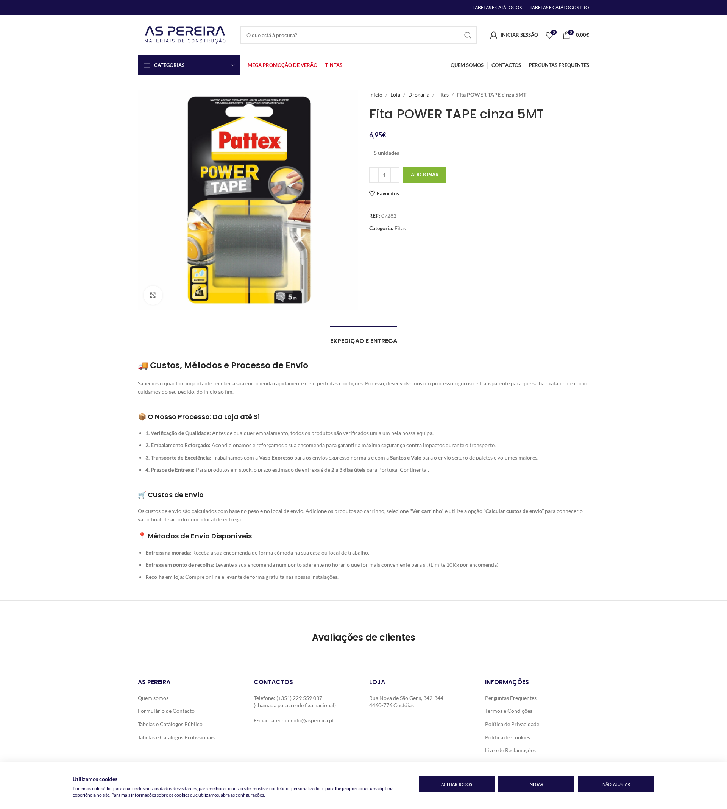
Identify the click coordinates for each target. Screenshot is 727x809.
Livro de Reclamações (510, 750)
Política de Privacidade (512, 724)
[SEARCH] (468, 35)
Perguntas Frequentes (511, 698)
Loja (395, 94)
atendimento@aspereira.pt (302, 720)
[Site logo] (185, 34)
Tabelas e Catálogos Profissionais (176, 737)
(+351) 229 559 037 (299, 698)
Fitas (443, 94)
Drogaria (418, 94)
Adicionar (425, 174)
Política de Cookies (507, 737)
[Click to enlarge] (153, 295)
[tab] (363, 337)
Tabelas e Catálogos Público (170, 724)
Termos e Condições (508, 711)
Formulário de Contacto (166, 711)
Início (375, 94)
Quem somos (153, 698)
